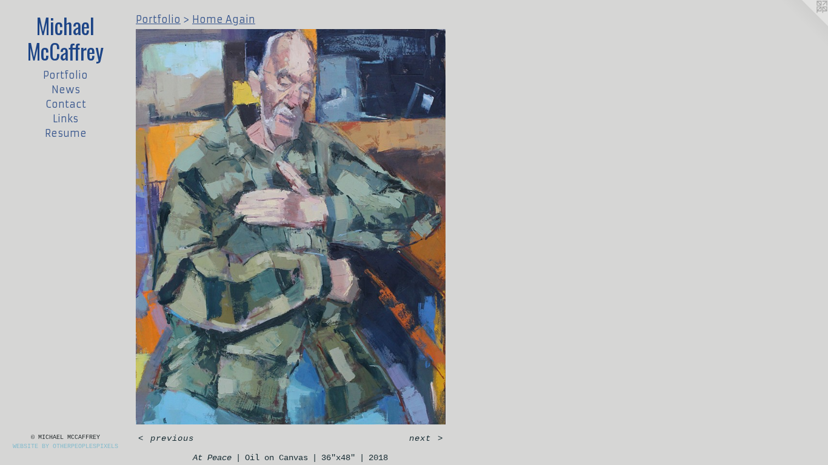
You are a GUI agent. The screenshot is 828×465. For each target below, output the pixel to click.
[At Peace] (291, 226)
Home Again (223, 19)
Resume (66, 133)
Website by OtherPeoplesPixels (65, 446)
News (66, 90)
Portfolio (65, 75)
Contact (65, 104)
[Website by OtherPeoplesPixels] (804, 24)
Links (65, 119)
